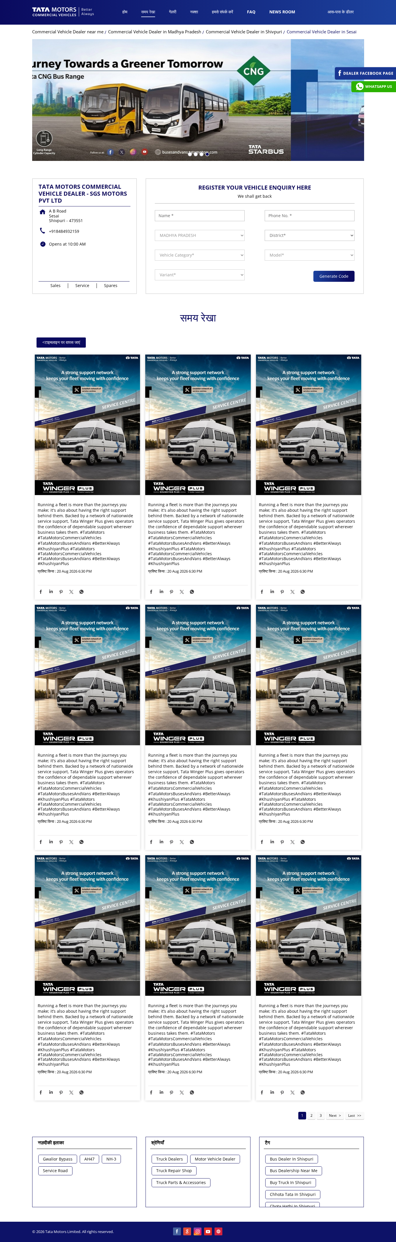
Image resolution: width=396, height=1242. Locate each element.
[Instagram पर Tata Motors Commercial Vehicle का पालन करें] (198, 1232)
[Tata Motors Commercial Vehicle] (63, 12)
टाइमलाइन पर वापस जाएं (61, 342)
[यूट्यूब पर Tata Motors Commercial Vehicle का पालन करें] (208, 1232)
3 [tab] (200, 153)
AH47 (89, 1159)
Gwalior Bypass (57, 1159)
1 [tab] (189, 153)
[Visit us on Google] (187, 1232)
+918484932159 (64, 231)
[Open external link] (365, 78)
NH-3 (111, 1159)
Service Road (55, 1170)
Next (333, 1115)
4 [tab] (206, 153)
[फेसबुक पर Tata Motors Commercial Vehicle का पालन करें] (177, 1232)
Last (351, 1115)
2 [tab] (195, 153)
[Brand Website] (219, 1232)
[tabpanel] (198, 100)
